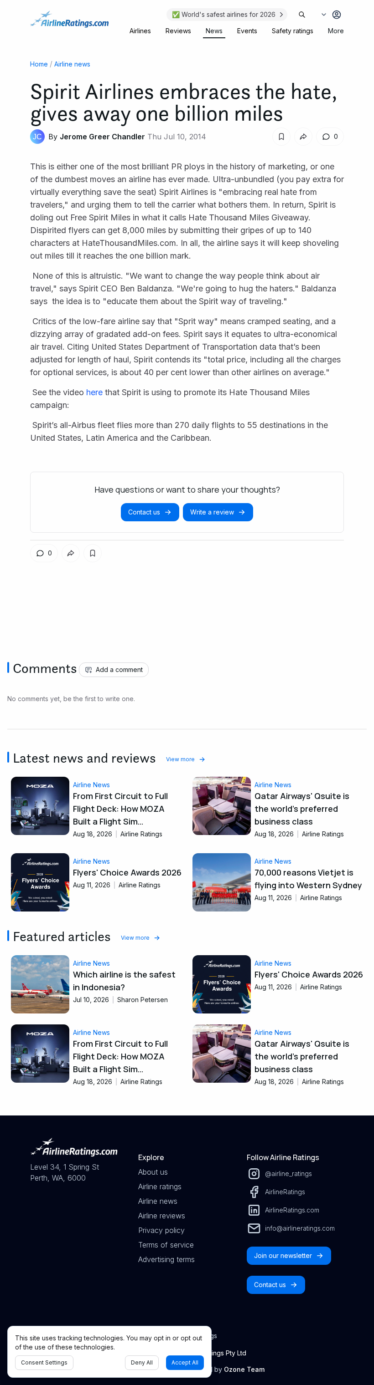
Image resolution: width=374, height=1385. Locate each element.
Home (39, 64)
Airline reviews (161, 1215)
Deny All (142, 1362)
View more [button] (180, 759)
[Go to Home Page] (69, 23)
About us (153, 1171)
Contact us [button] (144, 512)
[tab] (140, 31)
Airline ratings (160, 1186)
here (94, 392)
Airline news (72, 64)
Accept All (184, 1362)
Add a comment (119, 669)
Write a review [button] (212, 512)
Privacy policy (161, 1230)
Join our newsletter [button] (283, 1255)
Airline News (91, 785)
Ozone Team (244, 1369)
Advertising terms (166, 1259)
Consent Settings (44, 1362)
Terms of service (166, 1244)
